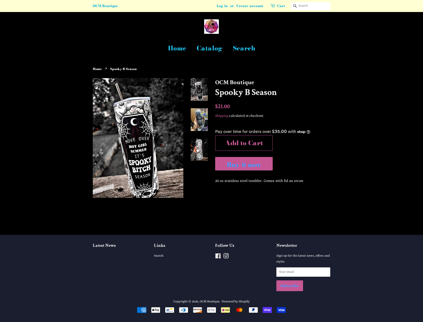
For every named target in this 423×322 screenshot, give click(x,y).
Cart (281, 6)
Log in (222, 6)
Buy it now (244, 164)
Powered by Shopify (236, 301)
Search (244, 48)
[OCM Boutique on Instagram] (226, 257)
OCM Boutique (210, 301)
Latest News (104, 245)
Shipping (221, 116)
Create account (249, 6)
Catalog (210, 48)
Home (177, 48)
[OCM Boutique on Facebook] (218, 257)
